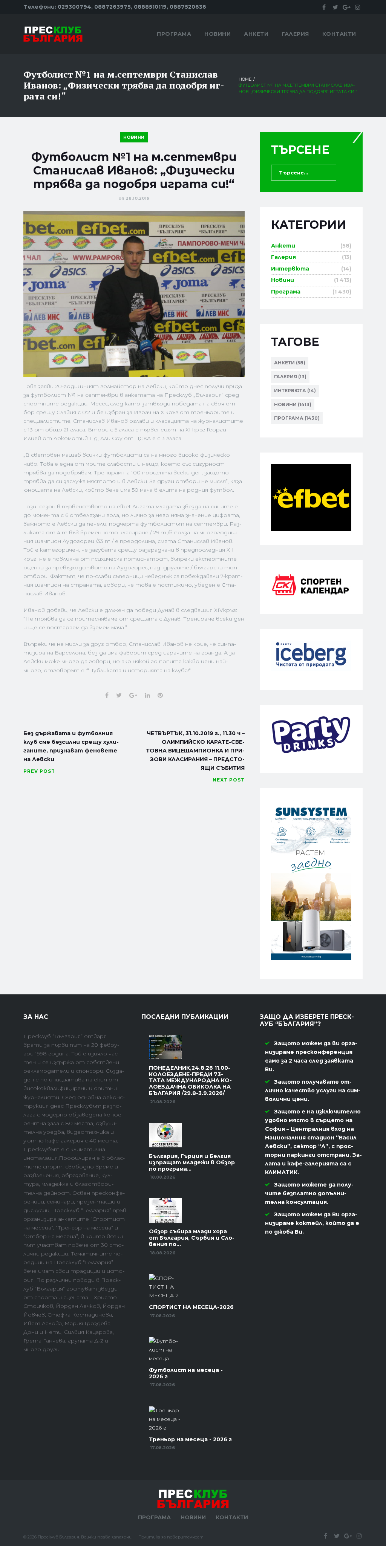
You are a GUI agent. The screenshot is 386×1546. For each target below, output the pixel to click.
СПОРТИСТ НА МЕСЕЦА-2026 (191, 1307)
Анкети (256, 34)
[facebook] (324, 7)
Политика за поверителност (171, 1537)
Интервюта (290, 268)
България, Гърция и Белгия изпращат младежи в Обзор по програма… (192, 1162)
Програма (174, 34)
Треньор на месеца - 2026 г (190, 1439)
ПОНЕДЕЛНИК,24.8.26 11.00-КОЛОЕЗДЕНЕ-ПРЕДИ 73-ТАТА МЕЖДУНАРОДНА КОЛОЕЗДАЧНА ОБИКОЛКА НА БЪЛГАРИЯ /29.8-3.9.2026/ (190, 1080)
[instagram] (358, 7)
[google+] (346, 7)
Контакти (339, 34)
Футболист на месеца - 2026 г (186, 1373)
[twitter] (335, 7)
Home (245, 79)
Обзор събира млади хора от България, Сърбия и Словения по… (191, 1238)
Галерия (295, 34)
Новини (217, 34)
